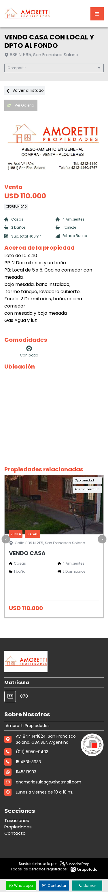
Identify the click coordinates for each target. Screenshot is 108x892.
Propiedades (18, 827)
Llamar (90, 885)
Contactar (57, 885)
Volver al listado (27, 90)
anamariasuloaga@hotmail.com (48, 782)
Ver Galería (24, 105)
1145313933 (26, 772)
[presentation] (5, 539)
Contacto (15, 833)
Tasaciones (16, 820)
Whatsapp (23, 885)
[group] (54, 146)
